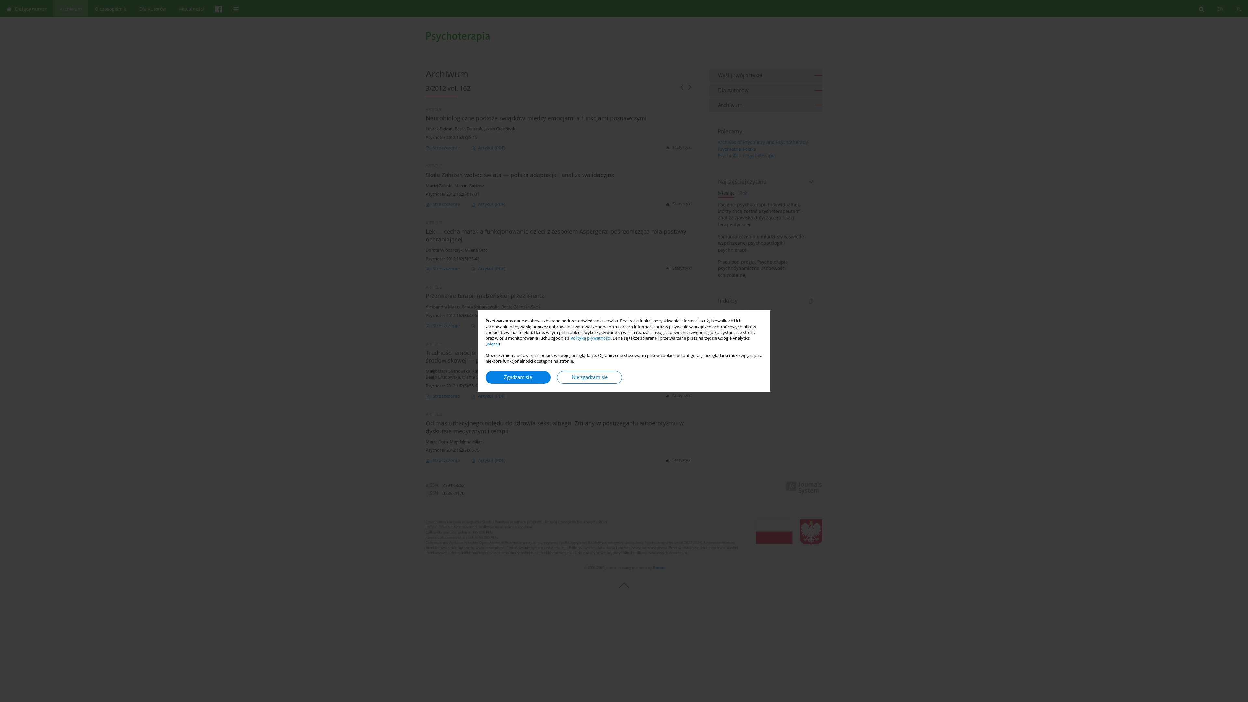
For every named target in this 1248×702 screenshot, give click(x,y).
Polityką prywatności (590, 338)
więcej (493, 344)
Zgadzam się (518, 377)
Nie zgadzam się (590, 377)
